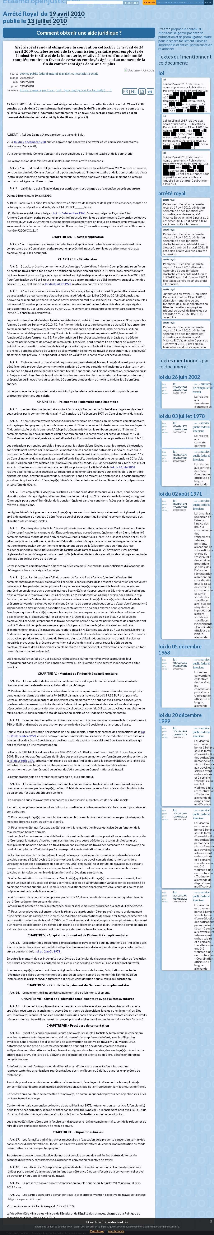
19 (52, 13)
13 (30, 20)
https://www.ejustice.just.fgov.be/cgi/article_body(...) (66, 90)
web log (184, 2)
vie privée (149, 2)
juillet (43, 20)
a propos (170, 2)
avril (63, 13)
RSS (159, 2)
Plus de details (116, 1231)
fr (206, 2)
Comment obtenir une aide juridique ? (79, 33)
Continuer (97, 1231)
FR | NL (129, 91)
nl (210, 2)
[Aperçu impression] (150, 91)
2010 (77, 13)
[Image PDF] (142, 91)
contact (197, 2)
